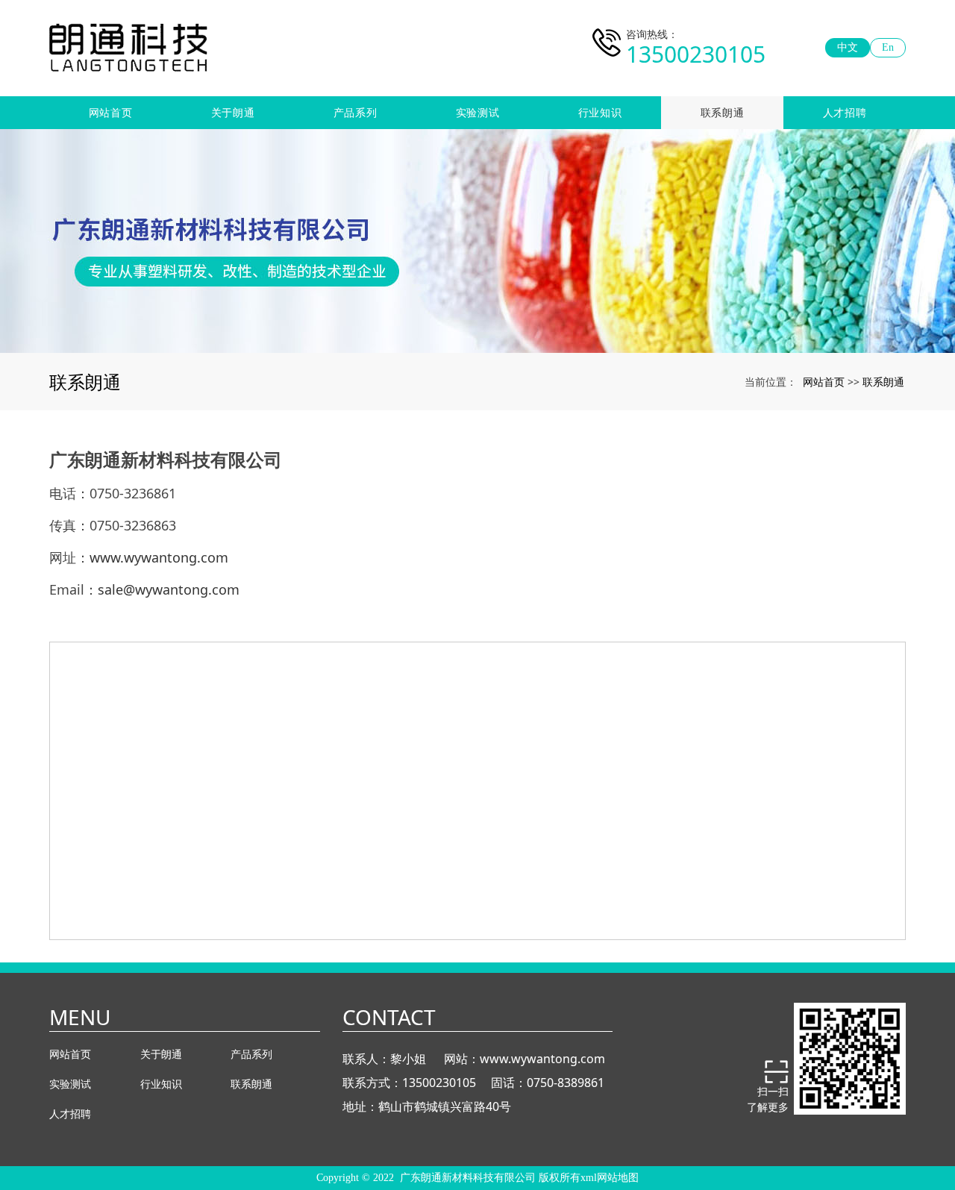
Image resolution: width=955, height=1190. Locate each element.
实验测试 (478, 112)
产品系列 (356, 112)
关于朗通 (233, 112)
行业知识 (600, 112)
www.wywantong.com (542, 1058)
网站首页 (111, 112)
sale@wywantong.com (168, 589)
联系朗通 (723, 112)
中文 (847, 47)
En (888, 47)
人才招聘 (845, 112)
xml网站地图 (609, 1177)
